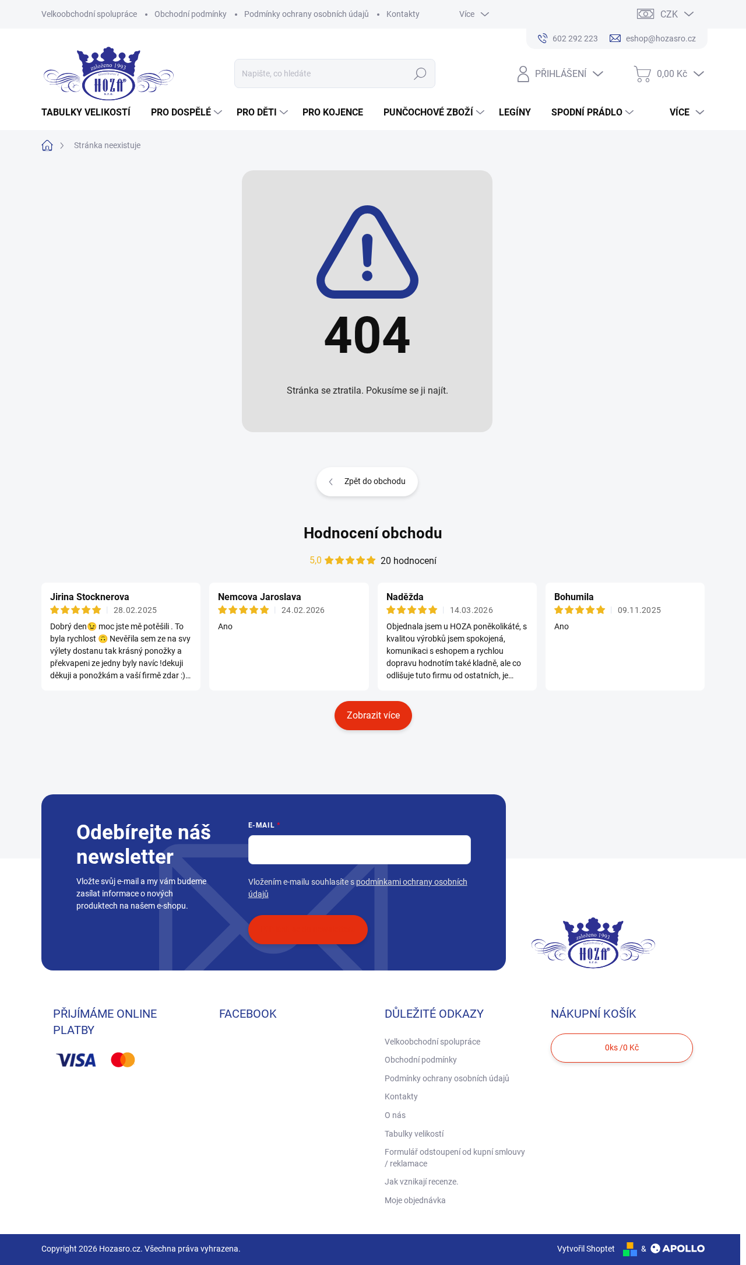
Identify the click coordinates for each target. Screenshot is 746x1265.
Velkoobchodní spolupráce (89, 14)
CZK (669, 14)
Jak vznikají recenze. (422, 1181)
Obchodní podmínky (190, 14)
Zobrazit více (373, 715)
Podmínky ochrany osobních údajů (306, 14)
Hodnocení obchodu (373, 533)
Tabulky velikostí (414, 1133)
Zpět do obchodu (375, 481)
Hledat (420, 73)
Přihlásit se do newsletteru (308, 929)
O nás (395, 1115)
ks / (622, 1047)
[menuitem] (90, 112)
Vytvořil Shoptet (586, 1248)
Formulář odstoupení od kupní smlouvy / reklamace (455, 1157)
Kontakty (403, 14)
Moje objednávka (415, 1200)
